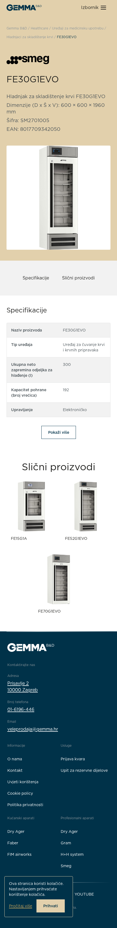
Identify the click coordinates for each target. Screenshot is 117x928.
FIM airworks (19, 854)
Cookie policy (20, 793)
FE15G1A (19, 538)
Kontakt (15, 770)
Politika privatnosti (25, 805)
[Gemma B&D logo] (24, 7)
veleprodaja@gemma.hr (32, 729)
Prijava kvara (73, 759)
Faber (12, 843)
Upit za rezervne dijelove (84, 770)
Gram (66, 843)
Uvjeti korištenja (22, 782)
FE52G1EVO (76, 538)
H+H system (72, 854)
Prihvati (50, 906)
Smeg (66, 866)
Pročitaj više (20, 906)
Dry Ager (15, 831)
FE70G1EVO (49, 611)
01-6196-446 (20, 709)
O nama (14, 759)
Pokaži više (58, 432)
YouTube (84, 894)
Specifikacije (36, 278)
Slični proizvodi (78, 278)
